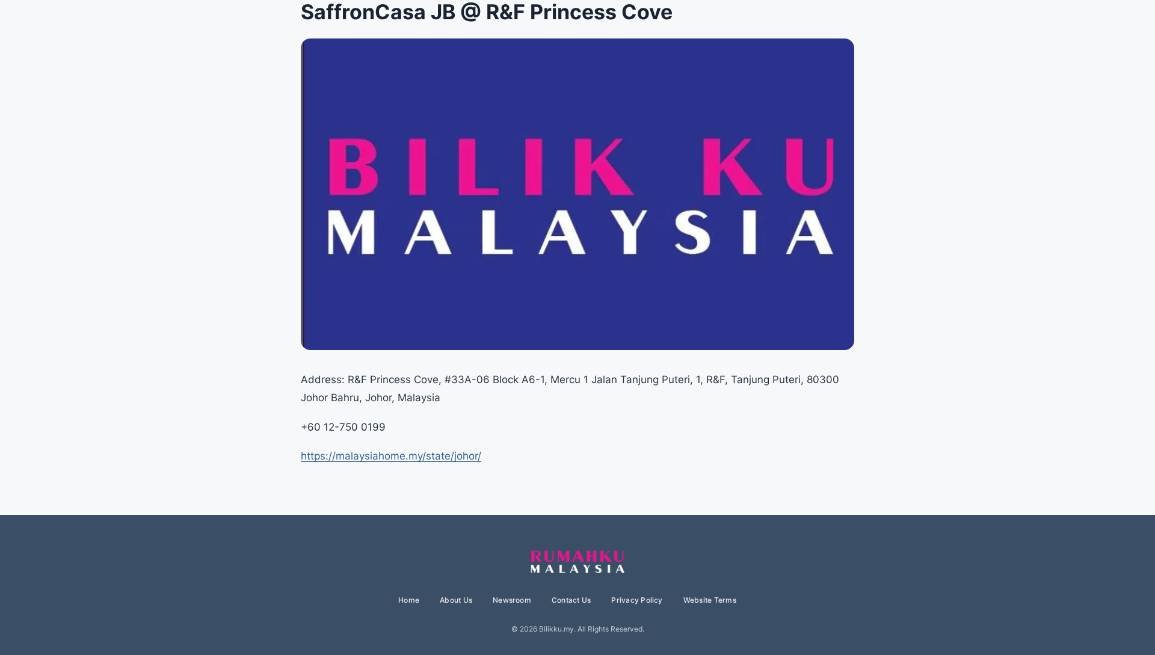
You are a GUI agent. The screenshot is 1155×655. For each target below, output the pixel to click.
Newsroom (512, 599)
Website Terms (709, 599)
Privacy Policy (636, 599)
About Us (456, 599)
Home (408, 599)
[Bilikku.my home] (577, 562)
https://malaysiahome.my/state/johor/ (391, 456)
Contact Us (571, 599)
